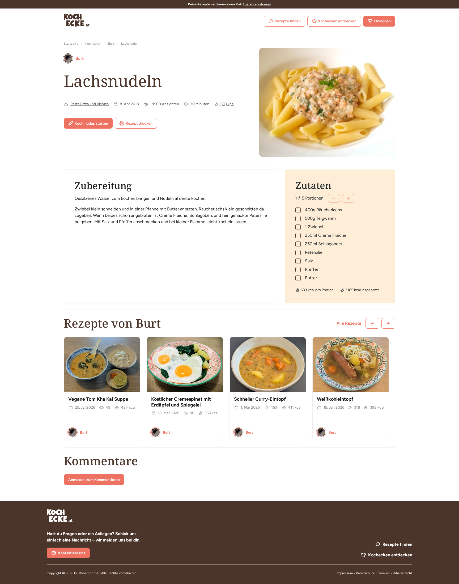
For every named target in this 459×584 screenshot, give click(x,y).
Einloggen (382, 21)
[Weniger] (334, 198)
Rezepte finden (288, 21)
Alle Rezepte (349, 323)
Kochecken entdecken (337, 21)
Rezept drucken (139, 123)
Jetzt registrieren (258, 4)
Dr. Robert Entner (87, 573)
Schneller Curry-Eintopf (260, 399)
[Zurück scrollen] (372, 323)
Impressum (345, 573)
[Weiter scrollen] (388, 323)
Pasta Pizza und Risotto (89, 104)
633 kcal (227, 104)
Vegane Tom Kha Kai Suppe (98, 399)
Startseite (71, 43)
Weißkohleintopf (335, 399)
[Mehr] (348, 198)
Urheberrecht (402, 573)
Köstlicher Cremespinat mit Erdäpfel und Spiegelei (181, 402)
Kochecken (93, 43)
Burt (111, 43)
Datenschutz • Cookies (373, 573)
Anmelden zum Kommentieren (94, 479)
